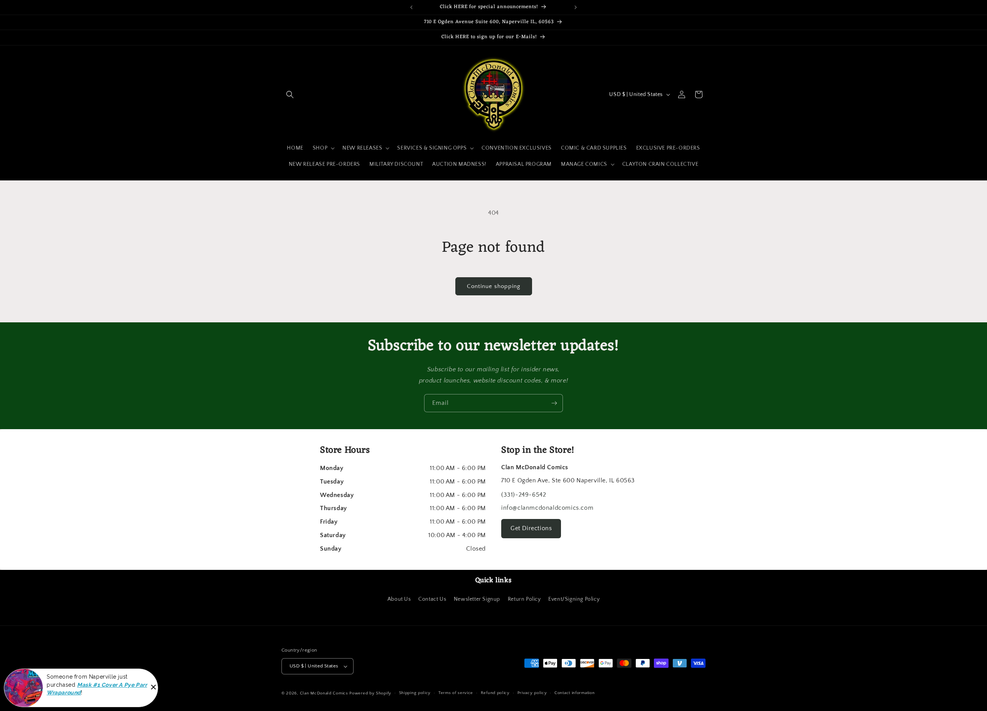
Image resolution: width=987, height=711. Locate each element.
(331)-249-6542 (523, 494)
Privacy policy (532, 693)
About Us (399, 599)
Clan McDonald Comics (324, 693)
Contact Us (432, 599)
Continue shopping (493, 286)
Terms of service (455, 693)
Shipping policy (415, 693)
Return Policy (524, 599)
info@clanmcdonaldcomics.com (547, 507)
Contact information (574, 693)
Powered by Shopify (370, 693)
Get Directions (531, 528)
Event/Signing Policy (574, 599)
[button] (289, 94)
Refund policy (495, 693)
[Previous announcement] (411, 7)
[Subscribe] (554, 403)
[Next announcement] (575, 7)
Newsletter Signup (477, 599)
